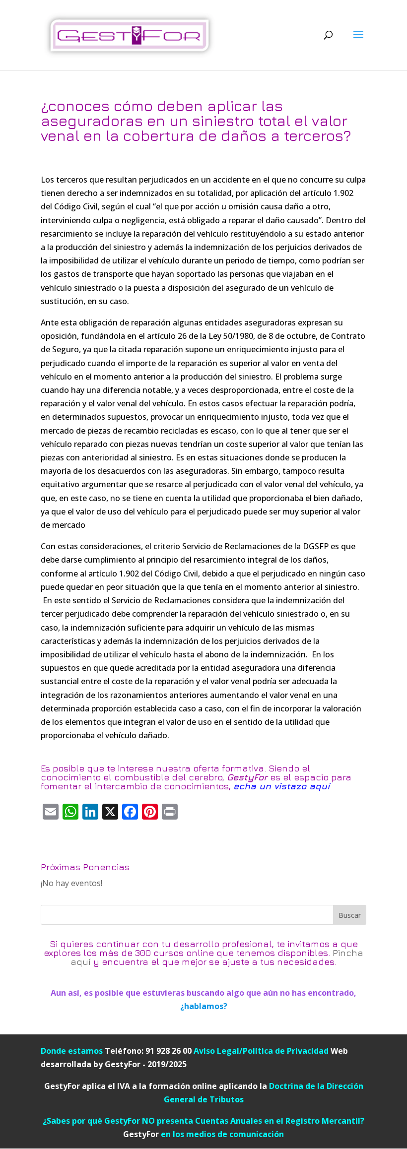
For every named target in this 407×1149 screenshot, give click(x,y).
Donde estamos (72, 1050)
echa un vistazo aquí (281, 786)
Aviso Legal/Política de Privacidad (261, 1050)
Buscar (350, 915)
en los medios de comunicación (203, 1134)
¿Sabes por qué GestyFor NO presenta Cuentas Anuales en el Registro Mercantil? (203, 1120)
